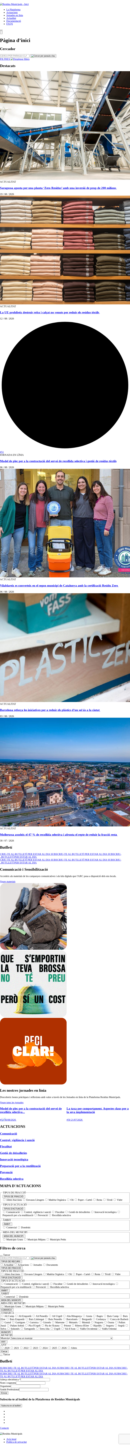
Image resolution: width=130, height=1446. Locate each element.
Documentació (13, 21)
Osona (111, 1322)
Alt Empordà (25, 1316)
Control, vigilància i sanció (17, 1140)
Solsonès (15, 1328)
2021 (17, 1348)
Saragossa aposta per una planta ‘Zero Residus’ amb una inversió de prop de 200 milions (58, 188)
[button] (65, 858)
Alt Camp (9, 1316)
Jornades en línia (14, 15)
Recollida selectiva (11, 1178)
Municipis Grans (15, 1239)
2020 (7, 1348)
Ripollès (97, 1325)
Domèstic (26, 1227)
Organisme (5, 1386)
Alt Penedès (42, 1316)
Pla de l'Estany (52, 1325)
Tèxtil (110, 1200)
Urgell (57, 1328)
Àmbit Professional (9, 1389)
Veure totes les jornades (11, 1102)
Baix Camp (113, 1316)
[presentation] (65, 179)
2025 (55, 1348)
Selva (4, 1328)
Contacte (4, 1428)
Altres (74, 1348)
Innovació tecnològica (14, 1159)
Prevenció (6, 1172)
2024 (45, 1348)
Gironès (47, 1322)
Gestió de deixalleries (13, 1153)
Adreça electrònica (10, 1379)
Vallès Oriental (109, 1328)
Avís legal (11, 1439)
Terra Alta (44, 1328)
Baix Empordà (17, 1319)
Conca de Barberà (119, 1319)
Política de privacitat (16, 1442)
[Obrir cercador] (1, 32)
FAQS (9, 24)
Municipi (5, 1338)
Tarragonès (30, 1328)
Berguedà (87, 1319)
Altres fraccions (14, 1200)
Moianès (73, 1322)
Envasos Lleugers (35, 1200)
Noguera (99, 1322)
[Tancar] (1, 1255)
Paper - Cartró (85, 1200)
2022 (26, 1348)
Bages (100, 1316)
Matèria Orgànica (58, 1200)
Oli (72, 1200)
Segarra (110, 1325)
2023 (36, 1348)
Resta (100, 1200)
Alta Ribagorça (74, 1316)
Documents (52, 1265)
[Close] (1, 1355)
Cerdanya (101, 1319)
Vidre (119, 1200)
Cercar (4, 1351)
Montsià (86, 1322)
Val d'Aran (70, 1328)
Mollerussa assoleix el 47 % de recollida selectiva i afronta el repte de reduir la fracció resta (59, 834)
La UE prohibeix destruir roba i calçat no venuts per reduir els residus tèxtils (50, 312)
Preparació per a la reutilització (20, 1166)
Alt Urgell (57, 1316)
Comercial (11, 1227)
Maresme (60, 1322)
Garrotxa (34, 1322)
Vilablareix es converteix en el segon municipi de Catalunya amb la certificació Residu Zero (59, 585)
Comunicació (8, 1133)
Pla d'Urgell (35, 1325)
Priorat (67, 1325)
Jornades (38, 1265)
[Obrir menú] (1, 30)
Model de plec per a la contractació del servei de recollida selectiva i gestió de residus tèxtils (58, 461)
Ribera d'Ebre (82, 1325)
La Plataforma (13, 9)
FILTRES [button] (5, 59)
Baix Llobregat (37, 1319)
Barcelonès (72, 1319)
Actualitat (11, 18)
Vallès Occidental (89, 1328)
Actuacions (12, 12)
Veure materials (7, 881)
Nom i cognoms (8, 1382)
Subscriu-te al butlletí (11, 1405)
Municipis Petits (58, 1239)
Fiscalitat (6, 1146)
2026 (64, 1348)
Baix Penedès (55, 1319)
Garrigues (20, 1322)
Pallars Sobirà (17, 1325)
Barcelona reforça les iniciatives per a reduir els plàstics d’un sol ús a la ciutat (50, 710)
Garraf (8, 1322)
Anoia (89, 1316)
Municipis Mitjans (36, 1239)
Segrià (121, 1325)
